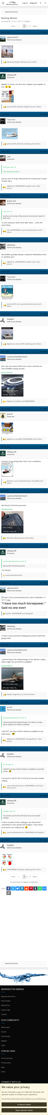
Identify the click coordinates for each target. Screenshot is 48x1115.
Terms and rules (7, 1058)
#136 (44, 645)
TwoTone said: (8, 167)
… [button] (21, 26)
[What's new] (40, 3)
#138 (44, 749)
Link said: (6, 211)
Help (2, 1067)
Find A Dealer (5, 1001)
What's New (5, 1027)
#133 (44, 546)
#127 (44, 272)
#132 (44, 491)
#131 (44, 447)
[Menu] (3, 3)
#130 (44, 409)
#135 (44, 621)
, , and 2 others (22, 62)
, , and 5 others (24, 305)
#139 (44, 795)
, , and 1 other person (23, 187)
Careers (4, 1014)
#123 (44, 114)
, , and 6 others (24, 439)
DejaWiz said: (8, 811)
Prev (13, 26)
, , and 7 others (24, 107)
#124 (44, 151)
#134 (44, 583)
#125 (44, 196)
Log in (3, 1045)
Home (3, 1072)
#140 (44, 840)
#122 (44, 69)
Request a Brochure (8, 996)
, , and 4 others (23, 144)
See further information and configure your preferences (24, 1098)
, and (21, 401)
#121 (44, 32)
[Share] (40, 32)
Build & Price (5, 1005)
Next (34, 26)
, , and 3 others (24, 869)
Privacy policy (6, 1063)
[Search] (45, 3)
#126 (44, 240)
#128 (44, 314)
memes (27, 21)
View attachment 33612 (11, 172)
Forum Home (5, 1036)
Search (3, 1032)
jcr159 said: (7, 764)
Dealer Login (5, 1010)
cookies (19, 1092)
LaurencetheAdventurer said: (13, 561)
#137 (44, 702)
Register (4, 1041)
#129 (44, 351)
